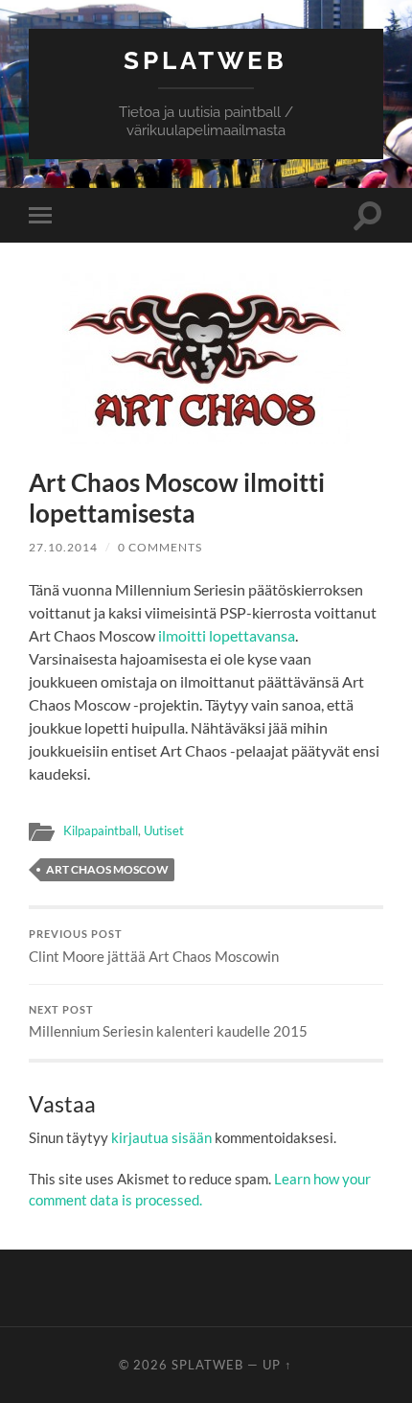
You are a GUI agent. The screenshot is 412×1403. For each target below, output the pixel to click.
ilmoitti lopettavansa (226, 635)
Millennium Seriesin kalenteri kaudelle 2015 (168, 1022)
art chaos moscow (107, 869)
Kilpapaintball (100, 830)
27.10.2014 (63, 547)
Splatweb (205, 60)
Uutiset (164, 830)
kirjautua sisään (161, 1137)
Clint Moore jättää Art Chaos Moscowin (154, 946)
